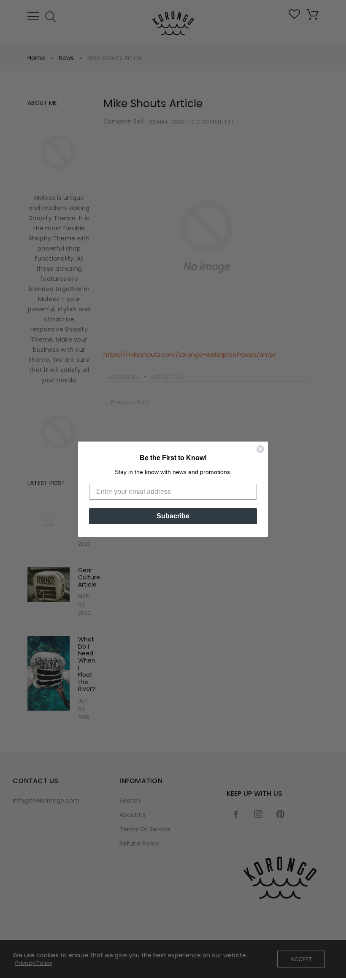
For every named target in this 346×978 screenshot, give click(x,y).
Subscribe (173, 516)
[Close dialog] (260, 449)
